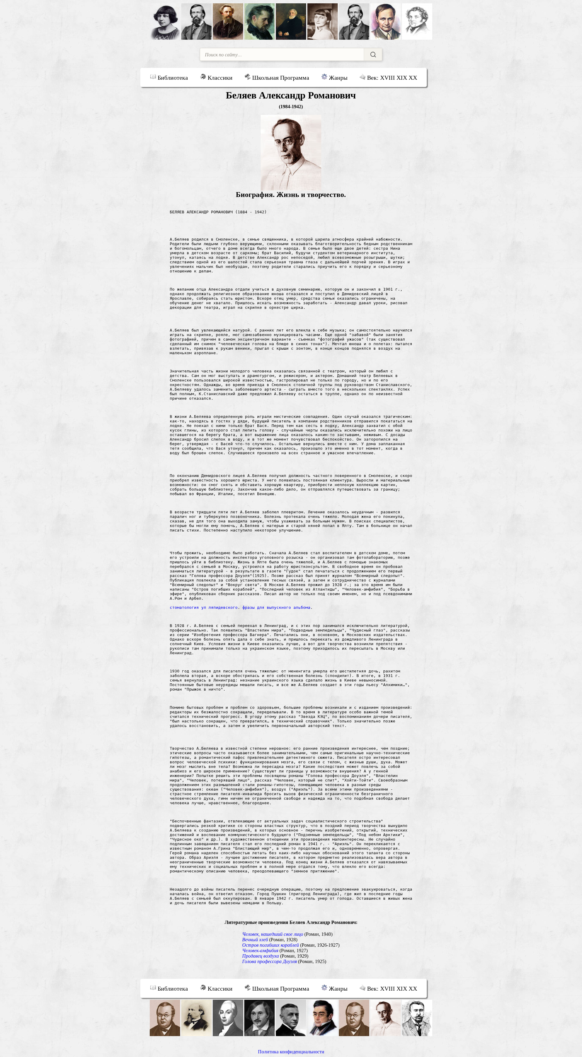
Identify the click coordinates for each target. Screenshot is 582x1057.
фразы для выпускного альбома (276, 607)
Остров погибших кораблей (270, 945)
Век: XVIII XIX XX (391, 77)
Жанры (337, 77)
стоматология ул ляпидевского (204, 607)
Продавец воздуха (260, 956)
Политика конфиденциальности (291, 1051)
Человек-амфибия (260, 950)
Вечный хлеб (255, 939)
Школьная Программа (280, 77)
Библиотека (172, 77)
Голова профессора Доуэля (269, 961)
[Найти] (373, 54)
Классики (219, 77)
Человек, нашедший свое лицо (272, 934)
